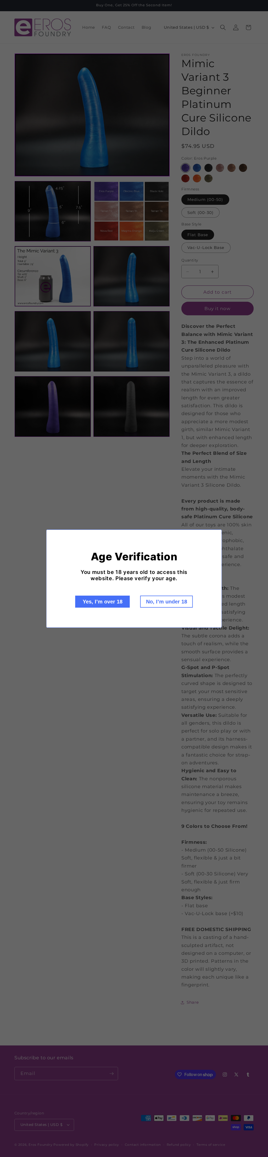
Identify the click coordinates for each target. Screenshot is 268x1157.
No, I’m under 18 (166, 601)
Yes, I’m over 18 (102, 601)
